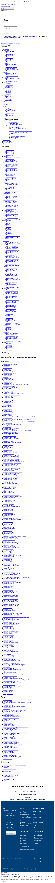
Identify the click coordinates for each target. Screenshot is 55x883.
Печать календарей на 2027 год (11, 547)
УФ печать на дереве (8, 746)
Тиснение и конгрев (14, 137)
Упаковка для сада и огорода (10, 465)
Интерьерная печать (11, 261)
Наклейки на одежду (8, 641)
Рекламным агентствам (9, 776)
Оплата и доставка (8, 103)
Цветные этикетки (10, 192)
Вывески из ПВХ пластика (10, 574)
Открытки (35, 827)
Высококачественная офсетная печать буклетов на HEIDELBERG (19, 421)
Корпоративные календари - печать (12, 542)
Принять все (4, 881)
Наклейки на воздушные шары (11, 631)
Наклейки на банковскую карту (11, 623)
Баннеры (5, 156)
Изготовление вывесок (9, 572)
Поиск (2, 10)
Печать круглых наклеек (9, 610)
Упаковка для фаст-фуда (9, 500)
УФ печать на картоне (11, 246)
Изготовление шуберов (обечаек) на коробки (14, 664)
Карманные (9, 100)
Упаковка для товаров (11, 269)
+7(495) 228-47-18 (5, 4)
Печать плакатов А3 (8, 515)
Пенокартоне (9, 58)
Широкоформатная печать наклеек (11, 578)
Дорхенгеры (9, 233)
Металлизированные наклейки (11, 601)
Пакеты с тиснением (11, 73)
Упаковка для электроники (13, 286)
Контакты (5, 104)
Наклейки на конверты (9, 638)
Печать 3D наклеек (8, 590)
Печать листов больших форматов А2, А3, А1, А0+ (16, 732)
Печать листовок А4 (11, 211)
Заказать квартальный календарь (11, 459)
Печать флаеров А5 (11, 175)
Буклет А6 (8, 94)
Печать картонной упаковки (10, 364)
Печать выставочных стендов (10, 748)
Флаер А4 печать (10, 174)
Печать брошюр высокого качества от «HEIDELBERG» (17, 384)
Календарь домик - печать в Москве (12, 543)
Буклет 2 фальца (7, 427)
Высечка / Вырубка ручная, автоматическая (14, 706)
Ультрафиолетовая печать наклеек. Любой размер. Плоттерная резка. (20, 679)
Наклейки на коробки (8, 620)
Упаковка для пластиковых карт (11, 395)
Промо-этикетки (10, 188)
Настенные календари (11, 334)
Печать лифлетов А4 (8, 413)
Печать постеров (7, 389)
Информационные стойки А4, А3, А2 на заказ (14, 745)
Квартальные (9, 96)
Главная (5, 352)
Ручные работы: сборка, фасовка (17, 136)
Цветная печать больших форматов (12, 730)
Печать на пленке (10, 54)
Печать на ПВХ (10, 51)
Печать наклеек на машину (13, 78)
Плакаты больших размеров (10, 520)
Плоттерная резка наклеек (9, 581)
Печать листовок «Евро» (12, 216)
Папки (40, 814)
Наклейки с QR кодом (8, 645)
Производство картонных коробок (11, 506)
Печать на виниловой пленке (10, 477)
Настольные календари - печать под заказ (13, 461)
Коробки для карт (10, 283)
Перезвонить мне (15, 874)
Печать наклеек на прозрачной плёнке (12, 613)
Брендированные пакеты (12, 76)
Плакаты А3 (9, 347)
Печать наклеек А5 (11, 307)
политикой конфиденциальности (39, 877)
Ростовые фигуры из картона (10, 681)
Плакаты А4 (9, 348)
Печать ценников (7, 374)
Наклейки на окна (7, 627)
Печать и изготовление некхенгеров (12, 669)
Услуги (5, 101)
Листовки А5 (9, 86)
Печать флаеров (7, 378)
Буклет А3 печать (7, 418)
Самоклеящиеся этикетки (12, 191)
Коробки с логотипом (11, 196)
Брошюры (35, 817)
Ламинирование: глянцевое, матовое (18, 132)
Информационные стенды (12, 259)
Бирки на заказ (7, 375)
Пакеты (5, 72)
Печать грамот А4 (7, 407)
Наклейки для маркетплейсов (10, 642)
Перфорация (12, 133)
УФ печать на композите (12, 247)
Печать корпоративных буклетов (11, 428)
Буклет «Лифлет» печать (9, 434)
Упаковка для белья (11, 284)
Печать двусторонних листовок (11, 438)
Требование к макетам (38, 838)
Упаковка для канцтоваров (12, 287)
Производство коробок (11, 275)
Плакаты (5, 342)
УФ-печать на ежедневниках (10, 668)
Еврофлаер (9, 180)
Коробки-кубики (7, 687)
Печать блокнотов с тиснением (11, 455)
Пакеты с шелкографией (12, 291)
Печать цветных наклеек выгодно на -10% (13, 674)
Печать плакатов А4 (8, 511)
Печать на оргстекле (8, 723)
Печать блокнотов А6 (11, 168)
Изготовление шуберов (12, 278)
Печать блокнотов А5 (11, 169)
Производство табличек (12, 205)
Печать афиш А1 (10, 151)
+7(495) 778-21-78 (10, 824)
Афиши (5, 148)
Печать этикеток (7, 370)
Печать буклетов (7, 388)
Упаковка (5, 63)
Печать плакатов (7, 366)
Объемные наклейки (11, 301)
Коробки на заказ (7, 481)
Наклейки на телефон (8, 646)
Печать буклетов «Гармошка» (10, 432)
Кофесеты (5, 377)
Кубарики (8, 232)
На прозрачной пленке (11, 183)
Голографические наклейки (10, 600)
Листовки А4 (9, 85)
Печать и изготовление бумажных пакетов (13, 496)
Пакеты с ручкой (10, 74)
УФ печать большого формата (10, 728)
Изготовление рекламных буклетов (12, 424)
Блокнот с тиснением (11, 165)
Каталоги (35, 822)
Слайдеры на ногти (8, 636)
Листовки (5, 82)
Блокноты (5, 162)
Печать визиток (10, 234)
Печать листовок (7, 210)
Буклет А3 (8, 90)
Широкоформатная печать (15, 124)
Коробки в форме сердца (9, 685)
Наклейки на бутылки (8, 635)
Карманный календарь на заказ (11, 460)
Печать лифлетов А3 (8, 414)
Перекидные (9, 99)
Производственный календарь (13, 341)
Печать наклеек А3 (11, 305)
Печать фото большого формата (11, 729)
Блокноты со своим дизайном (10, 452)
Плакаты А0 (9, 343)
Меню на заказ (9, 238)
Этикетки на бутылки (11, 186)
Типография (5, 868)
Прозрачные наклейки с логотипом (12, 582)
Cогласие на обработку (25, 846)
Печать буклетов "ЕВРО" (9, 429)
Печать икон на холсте (8, 725)
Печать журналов (7, 382)
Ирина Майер (11, 861)
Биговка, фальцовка (14, 127)
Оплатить (6, 33)
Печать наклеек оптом (11, 310)
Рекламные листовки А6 (12, 214)
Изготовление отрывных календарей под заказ (14, 536)
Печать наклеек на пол (11, 303)
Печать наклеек (7, 369)
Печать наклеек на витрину (13, 79)
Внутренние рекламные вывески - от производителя (16, 577)
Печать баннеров (10, 160)
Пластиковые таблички (9, 200)
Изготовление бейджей (12, 237)
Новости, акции (23, 843)
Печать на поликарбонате (9, 737)
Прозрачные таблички (11, 206)
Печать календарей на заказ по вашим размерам (15, 371)
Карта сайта (6, 766)
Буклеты (5, 88)
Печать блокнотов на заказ (9, 373)
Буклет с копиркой (8, 423)
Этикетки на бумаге (11, 187)
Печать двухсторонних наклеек (11, 595)
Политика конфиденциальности (11, 774)
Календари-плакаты (8, 549)
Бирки (34, 814)
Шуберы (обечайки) (11, 65)
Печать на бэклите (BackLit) (10, 719)
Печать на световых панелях (10, 743)
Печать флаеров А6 (11, 177)
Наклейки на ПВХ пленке (12, 300)
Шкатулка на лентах (8, 690)
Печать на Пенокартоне (12, 251)
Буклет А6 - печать (8, 425)
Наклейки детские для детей (10, 632)
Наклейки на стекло (8, 640)
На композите (9, 61)
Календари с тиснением (9, 546)
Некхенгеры (9, 223)
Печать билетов (7, 647)
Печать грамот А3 (7, 410)
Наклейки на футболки (9, 622)
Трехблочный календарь (9, 554)
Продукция (6, 49)
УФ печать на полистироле (12, 250)
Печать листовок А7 (11, 215)
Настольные (9, 97)
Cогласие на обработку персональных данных (14, 765)
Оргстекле (8, 60)
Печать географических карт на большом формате (15, 727)
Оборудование (9, 108)
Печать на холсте (10, 59)
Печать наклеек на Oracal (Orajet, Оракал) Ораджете (16, 617)
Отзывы (8, 111)
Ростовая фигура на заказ (12, 265)
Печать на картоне (10, 52)
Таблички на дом (10, 204)
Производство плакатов (9, 516)
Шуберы (8, 228)
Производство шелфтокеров (10, 387)
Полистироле (9, 55)
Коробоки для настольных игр (13, 279)
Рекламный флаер (10, 179)
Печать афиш (6, 365)
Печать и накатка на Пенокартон (11, 742)
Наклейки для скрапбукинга (10, 629)
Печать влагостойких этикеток (11, 649)
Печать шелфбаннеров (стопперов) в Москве (14, 665)
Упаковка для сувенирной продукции (12, 472)
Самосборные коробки (11, 198)
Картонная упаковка (11, 64)
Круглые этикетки (10, 189)
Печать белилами (7, 720)
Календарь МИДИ (7, 552)
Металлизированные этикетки (10, 651)
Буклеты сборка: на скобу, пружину (17, 128)
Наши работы (6, 140)
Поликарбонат (9, 252)
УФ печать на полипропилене (10, 736)
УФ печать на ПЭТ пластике (13, 243)
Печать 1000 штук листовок (13, 219)
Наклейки (5, 77)
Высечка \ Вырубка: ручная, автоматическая (20, 129)
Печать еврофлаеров (8, 404)
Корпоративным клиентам (9, 769)
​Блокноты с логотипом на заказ (11, 456)
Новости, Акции (10, 113)
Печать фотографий (11, 264)
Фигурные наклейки (8, 618)
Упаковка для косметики (12, 70)
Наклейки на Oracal (11, 311)
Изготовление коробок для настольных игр (14, 393)
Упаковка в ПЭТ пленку (15, 138)
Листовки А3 (9, 83)
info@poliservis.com (5, 6)
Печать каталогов (7, 383)
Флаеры (5, 173)
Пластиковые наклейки (9, 592)
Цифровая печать (13, 123)
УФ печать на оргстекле (12, 248)
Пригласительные (10, 221)
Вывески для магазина (8, 576)
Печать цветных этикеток (9, 486)
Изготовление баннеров (12, 161)
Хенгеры (8, 229)
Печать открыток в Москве (10, 379)
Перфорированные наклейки (10, 596)
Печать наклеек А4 (11, 306)
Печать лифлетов (7, 411)
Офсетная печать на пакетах (13, 292)
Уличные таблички (11, 202)
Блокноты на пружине (11, 171)
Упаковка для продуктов (9, 502)
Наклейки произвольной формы (11, 615)
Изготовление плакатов (9, 523)
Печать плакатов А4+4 (9, 514)
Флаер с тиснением (11, 178)
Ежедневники (9, 224)
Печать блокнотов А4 (11, 170)
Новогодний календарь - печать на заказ (13, 534)
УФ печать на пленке (11, 244)
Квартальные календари (12, 337)
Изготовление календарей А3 (10, 550)
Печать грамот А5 (7, 409)
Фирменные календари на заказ (11, 538)
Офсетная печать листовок (12, 321)
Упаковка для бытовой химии (10, 469)
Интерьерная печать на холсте (10, 750)
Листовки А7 (9, 319)
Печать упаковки (10, 270)
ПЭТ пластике (9, 56)
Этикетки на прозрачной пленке (11, 495)
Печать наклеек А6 (11, 309)
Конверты (35, 823)
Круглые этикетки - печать (10, 488)
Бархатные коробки (8, 692)
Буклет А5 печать (7, 420)
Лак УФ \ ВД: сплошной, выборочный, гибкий (20, 131)
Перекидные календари (12, 336)
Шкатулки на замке (8, 694)
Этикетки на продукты (12, 184)
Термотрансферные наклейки (10, 599)
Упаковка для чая (7, 501)
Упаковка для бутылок (11, 274)
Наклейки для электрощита (10, 624)
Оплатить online (4, 12)
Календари (6, 95)
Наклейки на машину (11, 296)
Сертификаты (9, 109)
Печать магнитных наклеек (10, 602)
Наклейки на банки (8, 637)
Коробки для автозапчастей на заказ (12, 475)
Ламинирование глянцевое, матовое (12, 711)
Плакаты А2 (9, 346)
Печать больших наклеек (9, 724)
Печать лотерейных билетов (13, 236)
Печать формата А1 (8, 445)
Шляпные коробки (8, 691)
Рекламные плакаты (8, 522)
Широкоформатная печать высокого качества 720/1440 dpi (17, 702)
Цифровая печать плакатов (10, 518)
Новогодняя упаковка (11, 67)
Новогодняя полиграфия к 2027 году (12, 682)
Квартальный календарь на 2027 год (12, 555)
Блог (7, 114)
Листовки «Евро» (10, 320)
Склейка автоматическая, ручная (11, 715)
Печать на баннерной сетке (13, 157)
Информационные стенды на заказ (11, 565)
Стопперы (8, 227)
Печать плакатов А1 (8, 513)
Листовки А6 (9, 87)
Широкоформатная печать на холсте (12, 733)
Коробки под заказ (7, 193)
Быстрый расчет (6, 874)
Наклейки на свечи (8, 626)
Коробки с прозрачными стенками (11, 686)
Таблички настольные (11, 207)
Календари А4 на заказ (9, 540)
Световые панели (10, 255)
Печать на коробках (8, 507)
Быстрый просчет (7, 142)
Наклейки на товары (8, 644)
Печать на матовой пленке (9, 755)
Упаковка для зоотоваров (12, 69)
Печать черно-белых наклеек (10, 591)
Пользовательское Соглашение (10, 775)
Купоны (8, 230)
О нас (4, 106)
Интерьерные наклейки (12, 81)
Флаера (40, 817)
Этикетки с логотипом (9, 650)
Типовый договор (37, 840)
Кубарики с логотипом (11, 271)
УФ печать (6, 50)
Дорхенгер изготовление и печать (11, 660)
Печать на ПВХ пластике (12, 242)
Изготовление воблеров (9, 386)
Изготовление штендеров (12, 260)
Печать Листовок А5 (11, 212)
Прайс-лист (36, 837)
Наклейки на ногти (8, 633)
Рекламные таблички (11, 201)
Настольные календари (12, 333)
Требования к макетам (11, 110)
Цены (7, 117)
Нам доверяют (9, 115)
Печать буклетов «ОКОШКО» (10, 433)
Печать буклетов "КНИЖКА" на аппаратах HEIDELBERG (17, 430)
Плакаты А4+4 (10, 350)
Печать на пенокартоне (25, 816)
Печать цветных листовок (9, 436)
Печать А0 (6, 446)
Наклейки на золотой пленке (10, 605)
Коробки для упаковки (11, 197)
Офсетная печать (13, 122)
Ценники (41, 819)
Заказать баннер (10, 159)
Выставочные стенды (11, 256)
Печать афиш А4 (10, 155)
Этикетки (5, 182)
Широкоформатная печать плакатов (12, 519)
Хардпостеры (9, 225)
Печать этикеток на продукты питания (12, 493)
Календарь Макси (7, 551)
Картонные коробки (11, 195)
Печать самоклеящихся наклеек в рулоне (13, 678)
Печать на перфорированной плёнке (12, 756)
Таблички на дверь (11, 209)
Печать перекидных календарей (11, 457)
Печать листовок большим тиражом (12, 442)
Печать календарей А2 (8, 556)
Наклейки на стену (11, 302)
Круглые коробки (7, 688)
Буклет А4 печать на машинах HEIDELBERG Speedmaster (17, 419)
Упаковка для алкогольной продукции (12, 464)
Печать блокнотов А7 (11, 166)
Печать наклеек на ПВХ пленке (11, 614)
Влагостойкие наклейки (9, 597)
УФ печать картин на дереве (10, 747)
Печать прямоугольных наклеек (11, 619)
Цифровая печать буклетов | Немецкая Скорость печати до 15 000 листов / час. (22, 416)
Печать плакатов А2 (8, 510)
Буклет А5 (8, 92)
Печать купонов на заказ (9, 662)
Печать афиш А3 (10, 153)
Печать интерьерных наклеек (10, 443)
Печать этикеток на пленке (10, 653)
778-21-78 (12, 4)
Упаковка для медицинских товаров (12, 468)
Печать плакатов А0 (8, 509)
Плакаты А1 (9, 345)
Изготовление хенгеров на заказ (11, 663)
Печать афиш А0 (10, 150)
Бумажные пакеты (7, 288)
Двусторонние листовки (12, 218)
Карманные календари (11, 338)
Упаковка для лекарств (11, 68)
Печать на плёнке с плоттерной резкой (12, 757)
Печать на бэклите (10, 253)
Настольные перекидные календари (12, 463)
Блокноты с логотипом (12, 164)
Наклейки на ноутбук (8, 628)
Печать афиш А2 (10, 152)
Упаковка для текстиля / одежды (11, 473)
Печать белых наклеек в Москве (11, 604)
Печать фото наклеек (8, 677)
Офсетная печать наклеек (9, 579)
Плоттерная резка (13, 134)
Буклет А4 (8, 91)
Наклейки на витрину (11, 297)
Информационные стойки (12, 257)
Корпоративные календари (12, 339)
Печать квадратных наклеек (10, 611)
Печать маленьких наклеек (10, 676)
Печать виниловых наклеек (10, 593)
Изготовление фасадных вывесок (11, 573)
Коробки (34, 825)
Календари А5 (6, 541)
